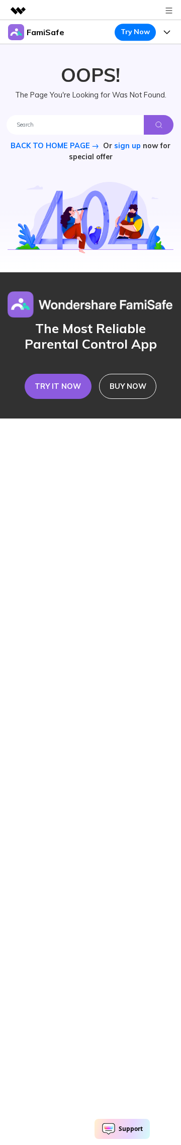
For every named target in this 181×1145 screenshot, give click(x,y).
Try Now (135, 31)
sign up (127, 145)
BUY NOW (128, 386)
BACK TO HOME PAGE (51, 145)
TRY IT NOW (58, 386)
